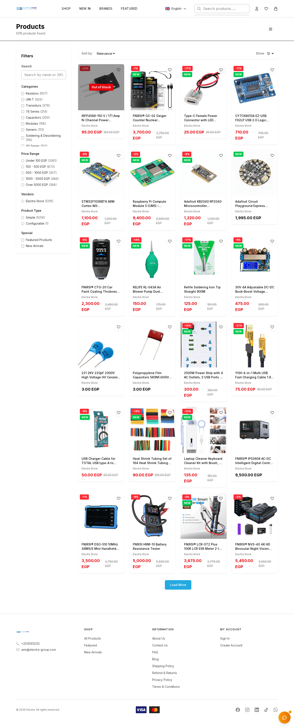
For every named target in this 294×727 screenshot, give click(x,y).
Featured (129, 8)
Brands (105, 8)
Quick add (154, 105)
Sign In (225, 638)
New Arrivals (93, 652)
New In (85, 8)
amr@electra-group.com (38, 649)
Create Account (231, 645)
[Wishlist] (266, 8)
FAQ (155, 652)
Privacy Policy (162, 680)
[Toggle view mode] (270, 29)
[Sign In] (257, 8)
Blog (155, 659)
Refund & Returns (164, 673)
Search (26, 66)
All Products (92, 638)
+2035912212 (30, 643)
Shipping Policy (163, 666)
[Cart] (276, 8)
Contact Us (160, 645)
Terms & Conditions (166, 686)
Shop (66, 8)
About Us (158, 638)
